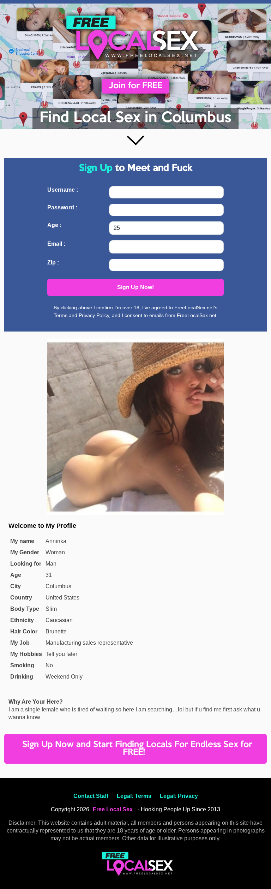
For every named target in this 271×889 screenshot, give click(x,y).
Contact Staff (90, 796)
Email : (56, 244)
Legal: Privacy (179, 796)
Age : (54, 225)
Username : (62, 190)
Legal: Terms (134, 796)
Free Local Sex (113, 809)
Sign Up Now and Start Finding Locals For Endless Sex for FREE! (137, 748)
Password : (62, 207)
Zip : (53, 262)
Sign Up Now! (135, 287)
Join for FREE (135, 86)
